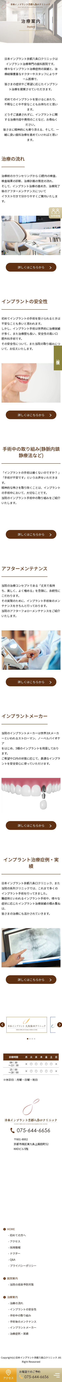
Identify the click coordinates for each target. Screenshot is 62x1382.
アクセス (15, 1241)
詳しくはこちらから (31, 267)
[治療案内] (31, 64)
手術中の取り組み (20, 1315)
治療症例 (58, 357)
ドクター (15, 1253)
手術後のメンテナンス (23, 1321)
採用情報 (55, 216)
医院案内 (12, 1278)
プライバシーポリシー (23, 1266)
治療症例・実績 (19, 1334)
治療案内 (12, 1297)
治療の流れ (16, 1303)
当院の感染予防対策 (22, 1284)
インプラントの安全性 (23, 1309)
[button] (27, 1038)
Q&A (12, 1259)
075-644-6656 (33, 1130)
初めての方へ (18, 1235)
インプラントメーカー (23, 1327)
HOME (11, 1229)
